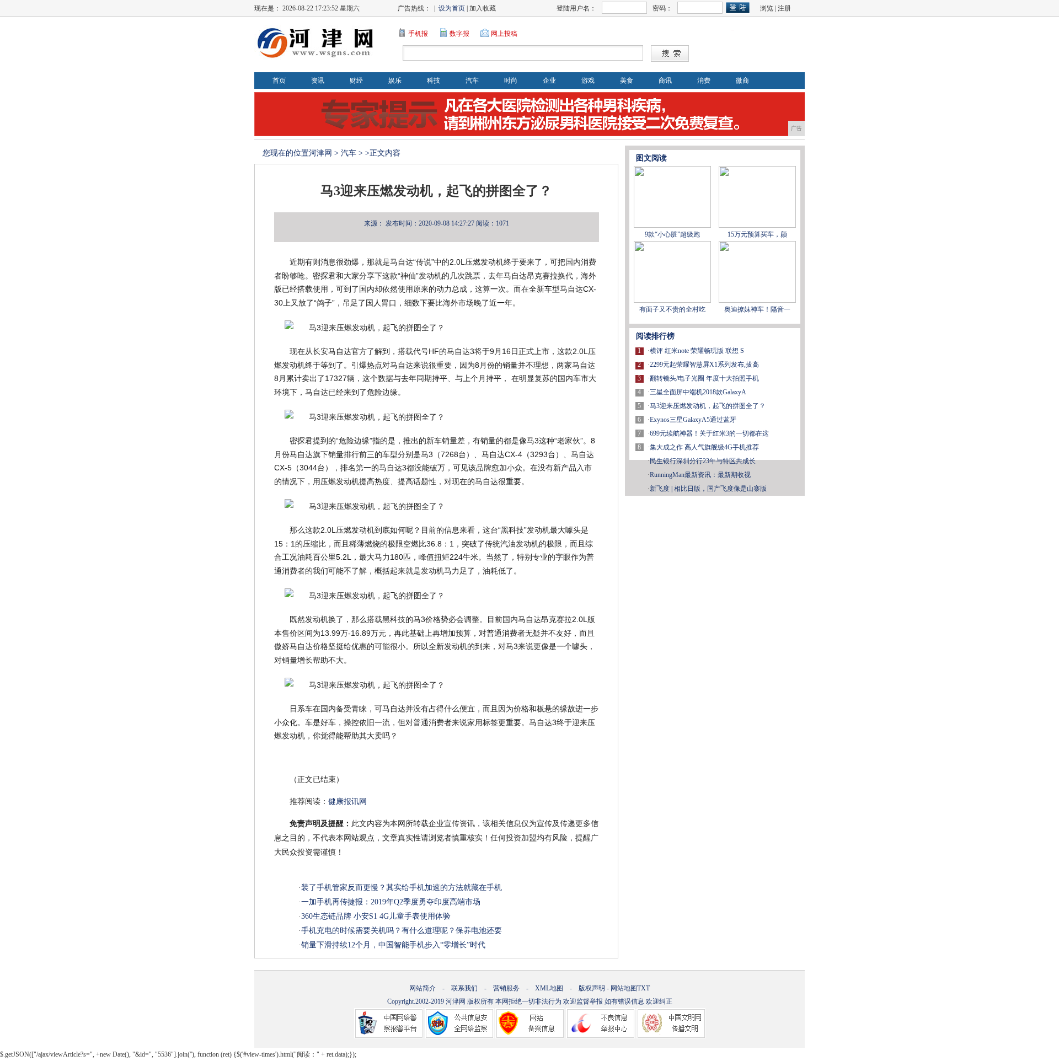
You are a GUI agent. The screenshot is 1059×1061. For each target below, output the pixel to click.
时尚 (510, 80)
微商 (742, 80)
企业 (549, 80)
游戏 (588, 80)
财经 (356, 80)
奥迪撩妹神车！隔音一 (757, 309)
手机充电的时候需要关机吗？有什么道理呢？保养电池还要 (401, 930)
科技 (433, 80)
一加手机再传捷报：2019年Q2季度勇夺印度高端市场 (390, 902)
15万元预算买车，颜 (757, 234)
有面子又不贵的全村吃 (672, 309)
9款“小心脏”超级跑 (672, 234)
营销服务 (506, 988)
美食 (626, 80)
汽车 (472, 80)
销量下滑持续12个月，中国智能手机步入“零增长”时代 (393, 945)
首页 (279, 80)
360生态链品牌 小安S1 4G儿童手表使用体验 (376, 916)
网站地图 (624, 988)
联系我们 (464, 988)
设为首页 (451, 8)
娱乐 (395, 80)
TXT (643, 988)
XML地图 (549, 988)
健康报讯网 (347, 801)
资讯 (317, 80)
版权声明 (592, 988)
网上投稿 (504, 33)
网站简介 (422, 988)
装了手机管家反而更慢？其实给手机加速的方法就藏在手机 (401, 887)
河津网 (320, 153)
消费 (703, 80)
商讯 (665, 80)
